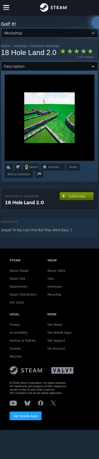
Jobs (50, 278)
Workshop (20, 46)
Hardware (54, 286)
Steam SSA (17, 278)
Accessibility (18, 332)
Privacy (15, 324)
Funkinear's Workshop (44, 46)
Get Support (56, 340)
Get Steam (54, 324)
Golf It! (5, 46)
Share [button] (73, 167)
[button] (9, 167)
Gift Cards (17, 302)
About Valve (56, 270)
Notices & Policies (23, 340)
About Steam (19, 270)
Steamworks (18, 286)
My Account (56, 348)
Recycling (54, 294)
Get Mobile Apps (25, 416)
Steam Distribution (23, 294)
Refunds (16, 356)
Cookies (15, 348)
